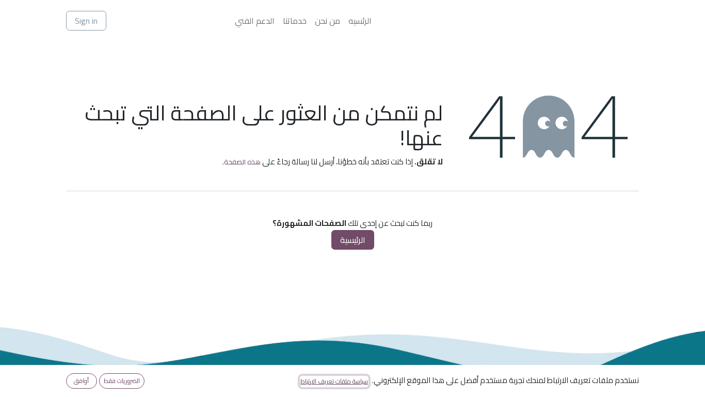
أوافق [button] (81, 381)
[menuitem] (360, 20)
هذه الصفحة (242, 162)
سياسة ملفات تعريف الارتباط (334, 381)
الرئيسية (352, 240)
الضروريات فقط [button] (122, 381)
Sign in (86, 20)
